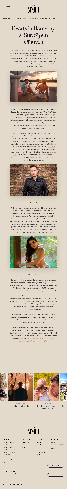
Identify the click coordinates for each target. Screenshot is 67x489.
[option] (20, 390)
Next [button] (63, 387)
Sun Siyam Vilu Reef (9, 449)
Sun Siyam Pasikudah (9, 452)
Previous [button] (4, 387)
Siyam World (6, 454)
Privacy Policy (41, 452)
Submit (55, 465)
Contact (53, 448)
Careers (39, 449)
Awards (39, 442)
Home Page (7, 18)
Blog (38, 447)
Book (9, 11)
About (23, 447)
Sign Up (55, 475)
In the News (34, 18)
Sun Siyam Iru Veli (8, 445)
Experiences (25, 442)
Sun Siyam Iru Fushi (9, 442)
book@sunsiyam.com (57, 444)
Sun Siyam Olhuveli (8, 447)
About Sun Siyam (20, 18)
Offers (9, 7)
